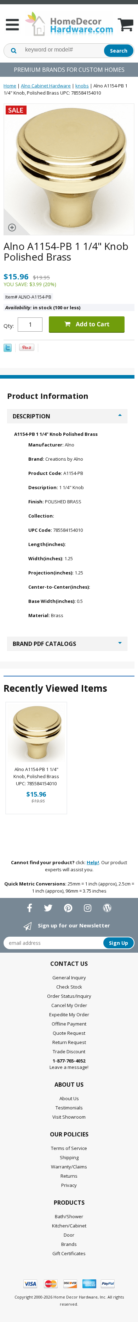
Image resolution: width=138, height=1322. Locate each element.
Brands (69, 1244)
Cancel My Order (69, 1005)
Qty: (9, 325)
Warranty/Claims (69, 1166)
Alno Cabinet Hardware (46, 85)
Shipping (69, 1157)
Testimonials (69, 1107)
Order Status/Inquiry (69, 996)
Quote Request (69, 1033)
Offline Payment (69, 1024)
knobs (82, 85)
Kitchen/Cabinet (69, 1225)
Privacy (69, 1185)
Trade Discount (69, 1051)
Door (69, 1235)
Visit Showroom (69, 1117)
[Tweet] (8, 350)
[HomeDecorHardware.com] (69, 23)
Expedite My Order (69, 1014)
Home (10, 85)
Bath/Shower (69, 1216)
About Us (69, 1098)
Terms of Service (69, 1148)
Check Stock (69, 987)
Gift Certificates (69, 1253)
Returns (69, 1176)
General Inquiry (69, 977)
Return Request (69, 1042)
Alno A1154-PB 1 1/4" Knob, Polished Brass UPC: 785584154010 (36, 776)
